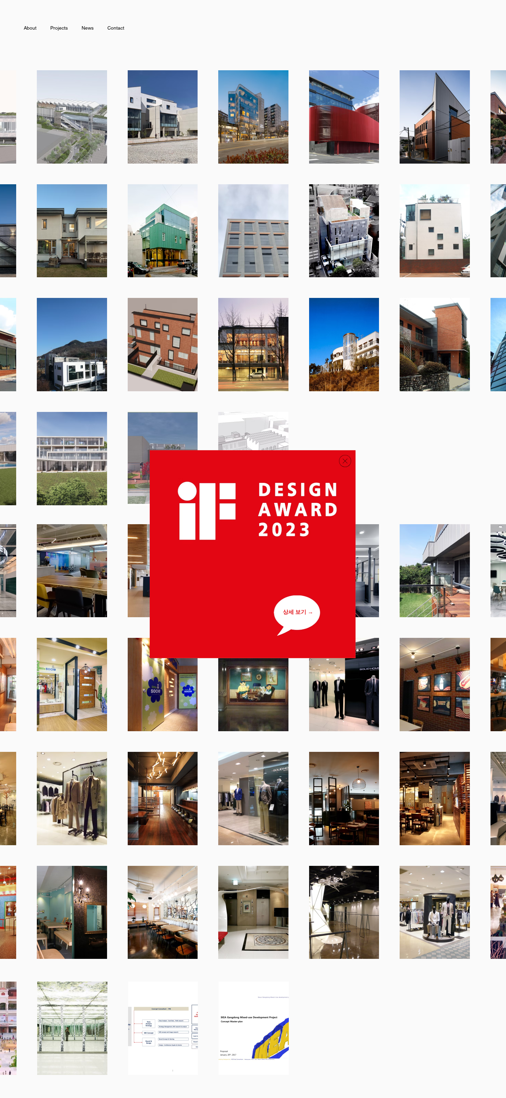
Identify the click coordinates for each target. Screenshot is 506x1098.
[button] (345, 461)
